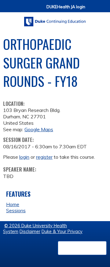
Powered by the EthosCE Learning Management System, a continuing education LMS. (82, 248)
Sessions (16, 210)
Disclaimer (30, 231)
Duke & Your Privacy (62, 231)
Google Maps (38, 129)
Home (12, 204)
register (44, 157)
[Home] (55, 19)
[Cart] (92, 10)
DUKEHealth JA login (65, 7)
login (24, 157)
